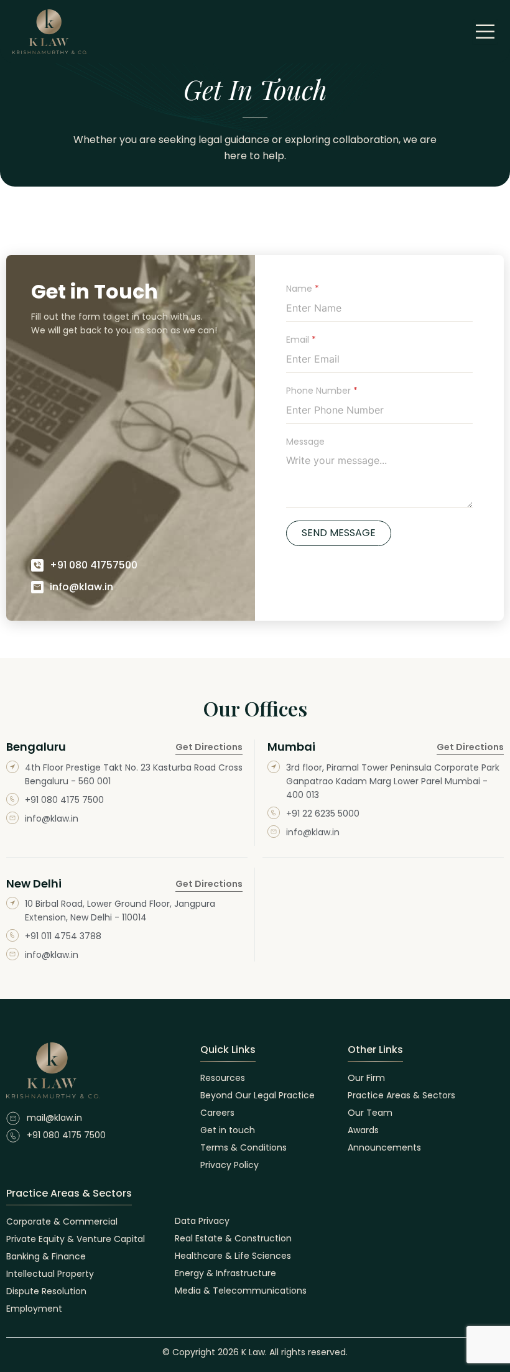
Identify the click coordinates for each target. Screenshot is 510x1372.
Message (305, 442)
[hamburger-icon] (485, 31)
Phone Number (322, 391)
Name (302, 289)
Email (301, 340)
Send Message (339, 533)
